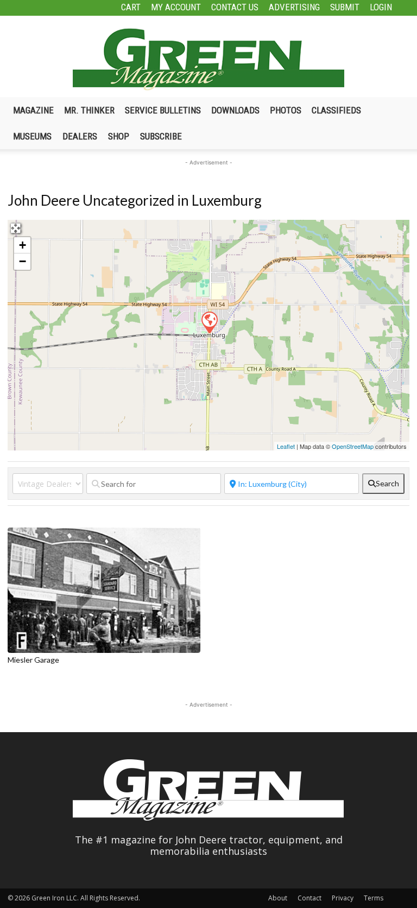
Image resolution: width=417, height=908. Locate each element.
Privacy (342, 898)
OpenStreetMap (353, 446)
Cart (131, 7)
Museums (32, 136)
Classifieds (336, 110)
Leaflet (286, 446)
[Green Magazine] (208, 59)
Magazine (33, 110)
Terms (373, 898)
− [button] (22, 261)
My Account (176, 7)
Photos (285, 110)
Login (381, 7)
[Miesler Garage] (209, 321)
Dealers (79, 136)
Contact (309, 898)
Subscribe (161, 136)
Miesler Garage (33, 659)
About (277, 898)
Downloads (235, 110)
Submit (344, 7)
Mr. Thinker (89, 110)
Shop (118, 136)
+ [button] (22, 245)
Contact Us (234, 7)
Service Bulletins (163, 110)
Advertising (294, 7)
